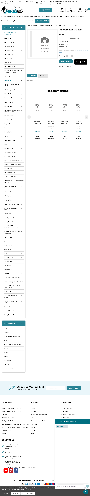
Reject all (15, 493)
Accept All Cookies (28, 493)
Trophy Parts (8, 200)
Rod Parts (7, 274)
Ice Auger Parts (8, 257)
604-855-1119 (57, 4)
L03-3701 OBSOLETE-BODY (65, 123)
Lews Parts (7, 136)
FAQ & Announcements (27, 21)
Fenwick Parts (8, 102)
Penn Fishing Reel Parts (11, 160)
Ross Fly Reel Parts (10, 172)
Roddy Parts (8, 58)
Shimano (6, 332)
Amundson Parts (9, 54)
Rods (5, 253)
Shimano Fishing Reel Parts (10, 187)
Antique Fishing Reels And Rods (13, 282)
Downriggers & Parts (10, 218)
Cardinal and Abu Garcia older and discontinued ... (13, 71)
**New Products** (9, 237)
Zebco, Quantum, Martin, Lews (12, 344)
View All (4, 433)
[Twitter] (68, 66)
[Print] (65, 66)
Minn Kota (6, 348)
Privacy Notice (14, 21)
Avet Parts (7, 62)
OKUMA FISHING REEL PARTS (13, 152)
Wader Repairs (8, 249)
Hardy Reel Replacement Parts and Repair (12, 111)
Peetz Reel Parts (9, 156)
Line (5, 241)
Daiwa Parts (8, 80)
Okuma (6, 352)
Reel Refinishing (8, 265)
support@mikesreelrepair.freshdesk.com (65, 2)
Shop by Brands (41, 21)
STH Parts (7, 196)
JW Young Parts (9, 120)
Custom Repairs (8, 291)
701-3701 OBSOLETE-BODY (38, 123)
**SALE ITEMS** (8, 261)
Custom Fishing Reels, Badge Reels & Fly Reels (12, 286)
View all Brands (8, 369)
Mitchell (6, 356)
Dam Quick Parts (9, 98)
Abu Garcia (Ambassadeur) (12, 336)
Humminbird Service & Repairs (66, 16)
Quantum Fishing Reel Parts (12, 164)
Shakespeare (8, 360)
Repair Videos (8, 245)
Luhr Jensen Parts (9, 140)
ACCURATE (7, 365)
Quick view (37, 117)
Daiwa (5, 328)
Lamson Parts (8, 128)
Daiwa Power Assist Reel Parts (12, 85)
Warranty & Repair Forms (31, 16)
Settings (6, 493)
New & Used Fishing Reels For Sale (11, 296)
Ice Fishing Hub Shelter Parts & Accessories (13, 232)
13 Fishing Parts (9, 46)
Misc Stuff (7, 307)
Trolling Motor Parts (9, 222)
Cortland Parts (8, 76)
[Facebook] (60, 66)
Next (86, 117)
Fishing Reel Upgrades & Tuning (11, 209)
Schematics (18, 16)
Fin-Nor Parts (8, 106)
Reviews (43, 75)
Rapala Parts (8, 168)
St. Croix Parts (8, 192)
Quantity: (62, 56)
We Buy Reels (45, 16)
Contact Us (4, 21)
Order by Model (10, 90)
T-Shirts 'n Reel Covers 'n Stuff (11, 302)
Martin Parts (8, 132)
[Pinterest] (70, 66)
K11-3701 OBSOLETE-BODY (70, 25)
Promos (53, 16)
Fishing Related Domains (11, 315)
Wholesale (81, 16)
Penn (5, 340)
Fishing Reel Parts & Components (10, 33)
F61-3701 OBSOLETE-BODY (51, 123)
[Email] (62, 66)
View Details (37, 137)
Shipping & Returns (7, 16)
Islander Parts (8, 116)
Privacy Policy (27, 489)
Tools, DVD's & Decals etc (11, 311)
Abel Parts (7, 38)
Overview (32, 75)
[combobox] (38, 10)
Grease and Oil (8, 269)
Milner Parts (8, 94)
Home (28, 25)
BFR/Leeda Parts (9, 66)
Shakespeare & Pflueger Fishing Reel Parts (14, 181)
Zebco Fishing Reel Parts (11, 204)
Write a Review (64, 41)
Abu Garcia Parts (9, 50)
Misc (5, 144)
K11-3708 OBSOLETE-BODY (79, 123)
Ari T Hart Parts (9, 42)
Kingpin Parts (8, 124)
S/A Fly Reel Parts (10, 176)
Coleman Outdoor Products (12, 278)
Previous (29, 117)
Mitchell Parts (8, 148)
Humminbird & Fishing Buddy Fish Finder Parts (11, 226)
